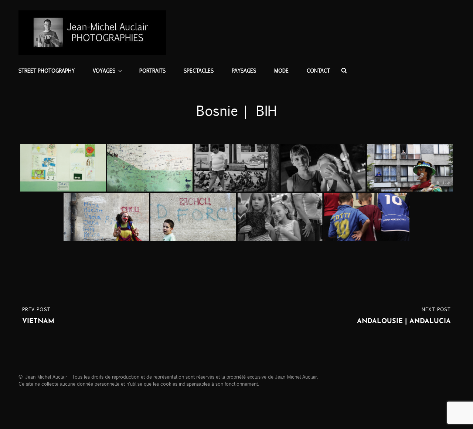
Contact (318, 70)
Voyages (104, 70)
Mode (281, 70)
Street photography (46, 70)
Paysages (244, 70)
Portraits (152, 70)
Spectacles (199, 70)
